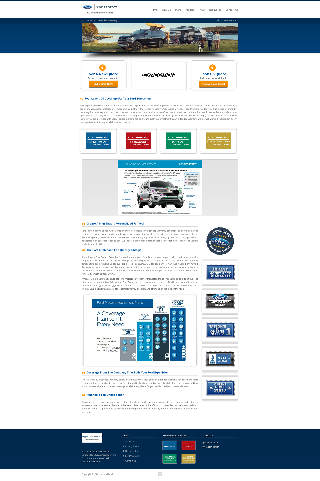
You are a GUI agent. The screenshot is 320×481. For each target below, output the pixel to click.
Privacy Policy (132, 446)
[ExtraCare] (188, 446)
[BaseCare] (169, 458)
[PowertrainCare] (188, 458)
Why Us (166, 9)
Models (190, 9)
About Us (129, 441)
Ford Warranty (132, 455)
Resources (215, 9)
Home (154, 9)
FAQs (201, 9)
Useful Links (131, 451)
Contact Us (232, 9)
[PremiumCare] (169, 446)
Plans (178, 9)
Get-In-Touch (212, 446)
